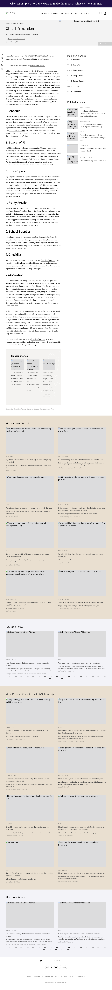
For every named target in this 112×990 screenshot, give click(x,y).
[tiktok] (60, 967)
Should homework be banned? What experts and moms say (91, 125)
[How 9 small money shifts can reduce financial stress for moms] (30, 644)
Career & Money (33, 409)
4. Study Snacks (77, 75)
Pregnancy (45, 14)
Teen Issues (84, 145)
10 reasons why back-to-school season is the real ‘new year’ (81, 460)
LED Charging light (17, 130)
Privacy (64, 976)
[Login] (105, 14)
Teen (52, 409)
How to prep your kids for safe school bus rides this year (80, 779)
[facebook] (51, 967)
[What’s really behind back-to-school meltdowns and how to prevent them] (33, 364)
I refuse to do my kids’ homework (93, 160)
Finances (20, 674)
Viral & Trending (63, 505)
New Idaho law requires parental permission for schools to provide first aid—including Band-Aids (81, 828)
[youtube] (56, 967)
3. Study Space (77, 70)
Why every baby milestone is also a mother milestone (79, 663)
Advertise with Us (52, 976)
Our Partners (45, 409)
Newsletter (38, 976)
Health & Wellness (30, 674)
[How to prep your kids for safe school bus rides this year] (82, 760)
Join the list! (84, 14)
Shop (67, 14)
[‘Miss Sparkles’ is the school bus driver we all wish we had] (82, 583)
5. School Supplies (78, 81)
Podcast (74, 14)
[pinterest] (65, 967)
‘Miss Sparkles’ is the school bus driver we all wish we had (80, 602)
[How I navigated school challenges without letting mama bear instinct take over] (72, 112)
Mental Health (41, 674)
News (82, 132)
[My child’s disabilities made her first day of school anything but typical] (30, 440)
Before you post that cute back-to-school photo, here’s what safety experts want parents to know (81, 509)
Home (8, 23)
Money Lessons (11, 660)
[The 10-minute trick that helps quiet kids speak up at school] (17, 364)
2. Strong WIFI (76, 64)
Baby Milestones (68, 671)
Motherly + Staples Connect (16, 39)
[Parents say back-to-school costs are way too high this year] (30, 489)
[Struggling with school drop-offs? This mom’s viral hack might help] (72, 136)
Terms (71, 976)
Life (61, 14)
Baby (59, 660)
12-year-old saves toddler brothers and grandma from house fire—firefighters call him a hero (82, 731)
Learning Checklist (29, 263)
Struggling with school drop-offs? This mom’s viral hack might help (93, 137)
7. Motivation (76, 91)
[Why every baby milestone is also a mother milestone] (82, 644)
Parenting (54, 14)
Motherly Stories (86, 157)
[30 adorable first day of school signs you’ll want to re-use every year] (82, 535)
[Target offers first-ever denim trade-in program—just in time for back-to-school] (30, 854)
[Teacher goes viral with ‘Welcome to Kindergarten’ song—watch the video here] (30, 535)
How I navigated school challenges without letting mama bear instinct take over (92, 113)
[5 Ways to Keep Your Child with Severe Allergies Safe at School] (30, 711)
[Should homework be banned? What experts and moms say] (72, 124)
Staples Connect (35, 56)
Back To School (18, 23)
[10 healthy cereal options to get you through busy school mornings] (30, 808)
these (11, 165)
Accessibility (81, 976)
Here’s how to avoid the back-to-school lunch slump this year (82, 873)
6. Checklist (75, 86)
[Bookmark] (2, 68)
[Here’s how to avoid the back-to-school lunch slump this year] (82, 854)
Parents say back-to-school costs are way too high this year (29, 508)
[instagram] (47, 967)
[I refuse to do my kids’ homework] (72, 159)
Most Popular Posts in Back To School (27, 694)
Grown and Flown (37, 65)
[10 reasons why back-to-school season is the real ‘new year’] (82, 440)
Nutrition (9, 824)
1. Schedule (75, 59)
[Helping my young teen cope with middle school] (72, 148)
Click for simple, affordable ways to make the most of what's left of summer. (56, 3)
